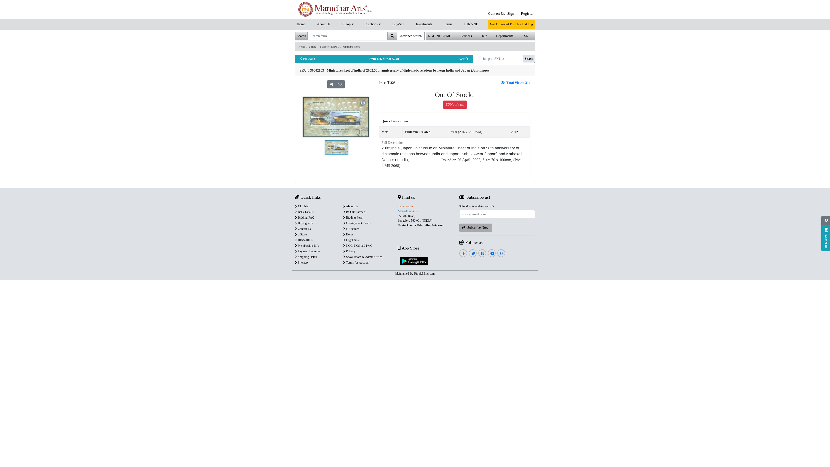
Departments (504, 36)
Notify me (456, 104)
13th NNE (471, 24)
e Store (312, 46)
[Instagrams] (501, 253)
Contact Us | (497, 13)
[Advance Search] (825, 220)
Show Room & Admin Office (363, 257)
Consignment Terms (357, 223)
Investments (424, 24)
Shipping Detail (307, 257)
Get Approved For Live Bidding (511, 24)
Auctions (371, 24)
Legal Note (352, 240)
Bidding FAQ (305, 217)
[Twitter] (473, 253)
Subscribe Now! (478, 227)
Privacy (350, 251)
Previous (308, 59)
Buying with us (306, 223)
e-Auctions (352, 228)
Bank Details (305, 212)
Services (466, 36)
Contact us (304, 228)
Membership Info (308, 245)
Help (483, 36)
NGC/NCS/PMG (440, 36)
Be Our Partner (355, 212)
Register (527, 13)
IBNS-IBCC (305, 240)
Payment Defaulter (309, 251)
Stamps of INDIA (329, 46)
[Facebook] (463, 253)
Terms (448, 24)
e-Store (302, 234)
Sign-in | (513, 13)
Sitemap (302, 262)
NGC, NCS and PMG (358, 245)
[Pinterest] (482, 253)
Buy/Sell (398, 24)
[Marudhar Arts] (334, 9)
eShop (346, 24)
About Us (323, 24)
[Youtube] (491, 253)
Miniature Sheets (351, 46)
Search (529, 58)
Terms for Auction (357, 262)
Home (301, 24)
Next (462, 59)
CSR (525, 36)
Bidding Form (354, 217)
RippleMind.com (424, 273)
